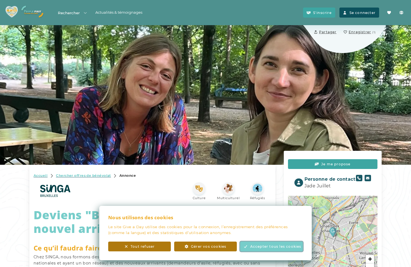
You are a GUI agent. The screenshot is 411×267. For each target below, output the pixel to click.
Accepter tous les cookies (275, 246)
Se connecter (362, 13)
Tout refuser (143, 246)
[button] (332, 232)
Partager (328, 32)
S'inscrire (322, 13)
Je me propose (336, 164)
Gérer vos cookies (208, 246)
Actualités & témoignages (118, 12)
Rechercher (69, 13)
